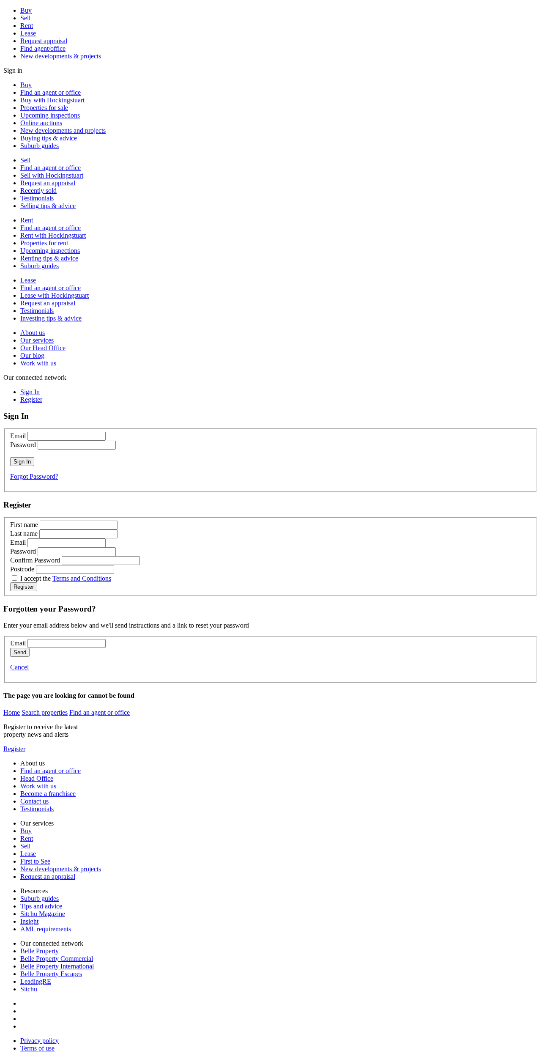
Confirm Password (35, 560)
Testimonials (37, 198)
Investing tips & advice (51, 318)
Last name (24, 533)
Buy (26, 10)
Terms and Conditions (81, 578)
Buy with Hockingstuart (52, 100)
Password (23, 444)
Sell (25, 18)
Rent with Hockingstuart (53, 235)
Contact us (34, 801)
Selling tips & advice (48, 205)
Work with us (38, 363)
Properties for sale (44, 107)
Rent (26, 25)
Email (18, 435)
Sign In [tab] (30, 391)
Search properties (45, 712)
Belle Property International (57, 966)
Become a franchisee (48, 793)
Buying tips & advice (48, 138)
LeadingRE (35, 981)
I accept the (65, 578)
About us (32, 332)
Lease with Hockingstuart (54, 295)
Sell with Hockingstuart (51, 175)
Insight (29, 921)
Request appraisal (43, 40)
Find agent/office (43, 48)
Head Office (36, 778)
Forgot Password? (34, 476)
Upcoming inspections (50, 115)
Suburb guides (39, 145)
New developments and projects (63, 130)
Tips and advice (41, 906)
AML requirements (45, 929)
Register (14, 748)
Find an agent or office (50, 92)
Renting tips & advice (49, 258)
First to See (35, 861)
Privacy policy (39, 1040)
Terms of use (37, 1048)
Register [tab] (31, 399)
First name (24, 524)
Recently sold (38, 190)
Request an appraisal (47, 183)
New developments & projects (60, 56)
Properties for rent (44, 243)
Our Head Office (43, 347)
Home (11, 712)
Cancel (19, 667)
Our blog (32, 355)
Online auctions (41, 122)
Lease (28, 33)
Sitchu (28, 989)
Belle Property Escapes (51, 973)
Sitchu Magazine (42, 913)
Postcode (22, 569)
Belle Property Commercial (56, 958)
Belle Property (39, 951)
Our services (37, 340)
